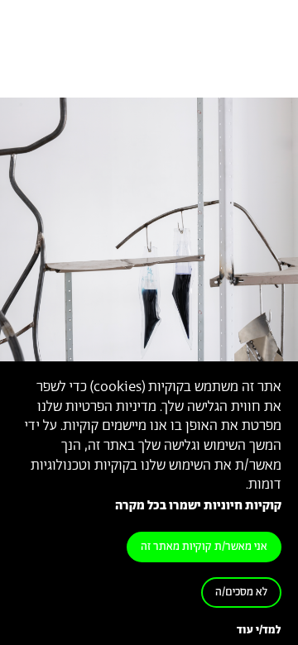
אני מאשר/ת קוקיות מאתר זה (204, 547)
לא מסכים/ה (241, 592)
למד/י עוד (259, 630)
